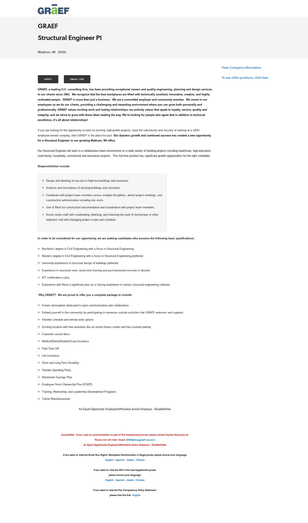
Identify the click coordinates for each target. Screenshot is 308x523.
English (109, 460)
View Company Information (241, 67)
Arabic (130, 460)
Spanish (120, 460)
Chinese (140, 460)
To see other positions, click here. (245, 77)
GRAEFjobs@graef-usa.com (140, 439)
